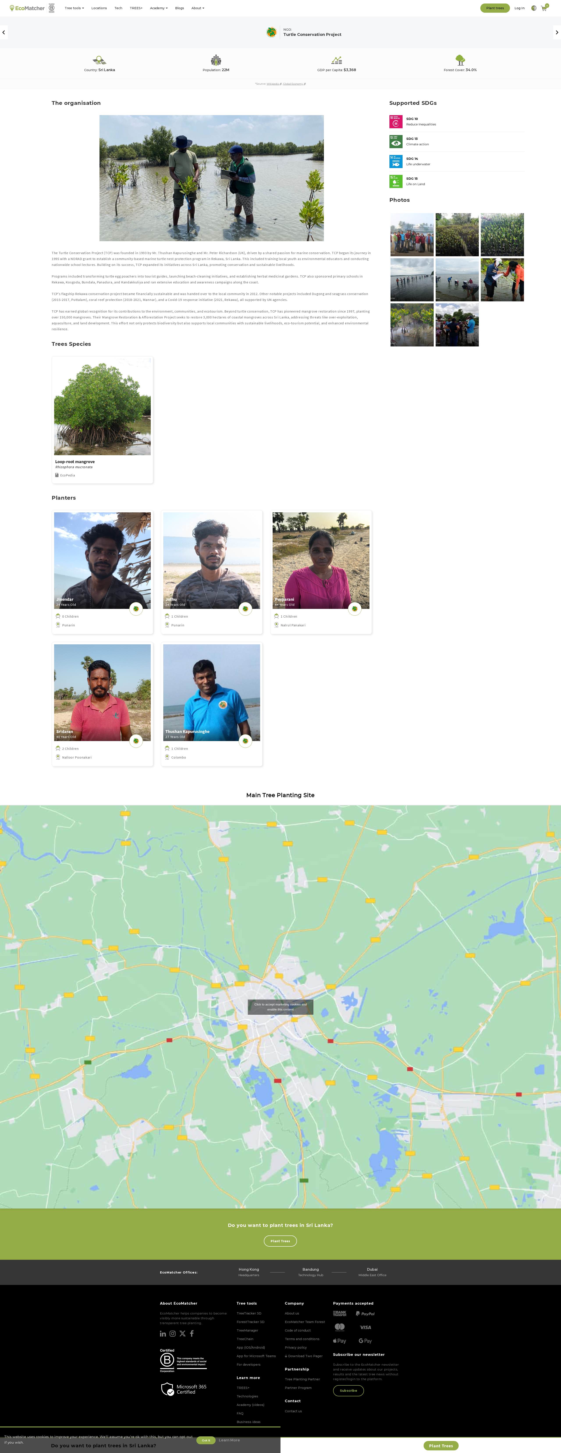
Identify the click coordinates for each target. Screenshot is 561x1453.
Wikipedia (273, 83)
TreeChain (245, 1339)
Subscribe (348, 1391)
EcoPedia (67, 475)
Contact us (293, 1411)
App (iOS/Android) (251, 1347)
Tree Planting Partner (302, 1379)
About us (292, 1313)
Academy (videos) (250, 1405)
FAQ (240, 1413)
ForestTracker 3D (251, 1322)
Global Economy (293, 83)
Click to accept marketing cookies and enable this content (280, 1007)
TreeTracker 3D (249, 1313)
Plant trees (495, 8)
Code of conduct (298, 1330)
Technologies (247, 1396)
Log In (520, 8)
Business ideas (249, 1422)
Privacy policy (296, 1347)
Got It (206, 1440)
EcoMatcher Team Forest (305, 1322)
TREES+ (243, 1388)
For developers (249, 1365)
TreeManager (247, 1330)
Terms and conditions (302, 1339)
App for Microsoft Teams (256, 1356)
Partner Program (298, 1388)
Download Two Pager (305, 1356)
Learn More (229, 1440)
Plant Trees (280, 1241)
